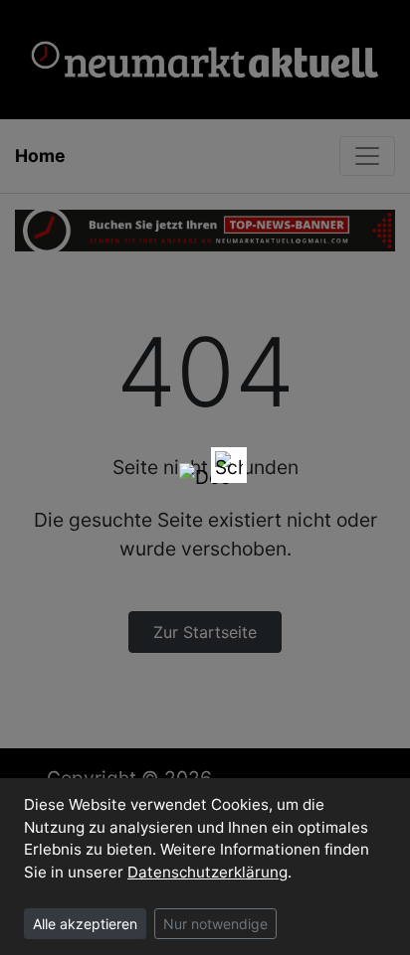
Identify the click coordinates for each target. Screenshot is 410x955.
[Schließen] (229, 465)
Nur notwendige (215, 923)
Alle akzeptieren (85, 923)
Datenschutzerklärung (207, 872)
